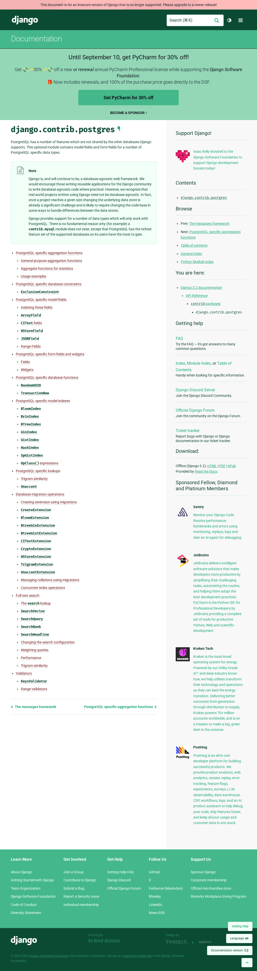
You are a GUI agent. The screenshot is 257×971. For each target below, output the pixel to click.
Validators (24, 673)
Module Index (199, 363)
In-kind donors (104, 941)
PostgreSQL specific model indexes (43, 401)
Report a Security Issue (81, 896)
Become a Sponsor (127, 113)
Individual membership (81, 905)
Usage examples (33, 276)
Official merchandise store (211, 888)
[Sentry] (183, 517)
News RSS (157, 913)
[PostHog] (183, 758)
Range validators (34, 689)
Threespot (178, 942)
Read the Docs (206, 471)
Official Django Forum (195, 410)
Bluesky (155, 896)
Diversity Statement (26, 913)
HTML (212, 466)
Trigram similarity (34, 479)
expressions (39, 463)
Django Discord (119, 880)
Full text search (27, 596)
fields (31, 323)
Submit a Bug (73, 888)
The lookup (36, 603)
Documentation (36, 38)
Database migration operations (40, 494)
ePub (232, 466)
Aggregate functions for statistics (47, 268)
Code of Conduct (24, 905)
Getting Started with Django (32, 880)
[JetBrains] (183, 567)
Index (180, 363)
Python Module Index (197, 262)
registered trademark (137, 956)
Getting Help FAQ (120, 872)
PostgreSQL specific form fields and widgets (50, 354)
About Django (21, 872)
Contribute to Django (79, 880)
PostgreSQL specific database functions (47, 377)
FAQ (179, 338)
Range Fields (31, 346)
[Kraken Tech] (183, 660)
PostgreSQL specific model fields (41, 300)
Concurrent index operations (43, 588)
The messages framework (35, 707)
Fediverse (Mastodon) (166, 888)
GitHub (154, 872)
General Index (191, 254)
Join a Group (73, 872)
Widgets (27, 370)
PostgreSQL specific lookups (38, 471)
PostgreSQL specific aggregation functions (49, 253)
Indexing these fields (36, 307)
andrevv (211, 942)
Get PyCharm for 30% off (128, 97)
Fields (25, 362)
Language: (239, 938)
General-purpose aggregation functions (51, 261)
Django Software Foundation (33, 896)
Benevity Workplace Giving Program (218, 896)
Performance (31, 658)
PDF (222, 466)
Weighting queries (34, 650)
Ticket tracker (188, 430)
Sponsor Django (203, 872)
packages (206, 304)
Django (25, 20)
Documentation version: (229, 950)
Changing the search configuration (48, 642)
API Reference (197, 296)
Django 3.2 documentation (201, 288)
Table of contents (194, 245)
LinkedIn (155, 905)
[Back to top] (247, 962)
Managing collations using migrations (50, 580)
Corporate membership (209, 880)
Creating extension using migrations (49, 502)
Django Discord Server (195, 390)
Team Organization (25, 888)
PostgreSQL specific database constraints (48, 284)
